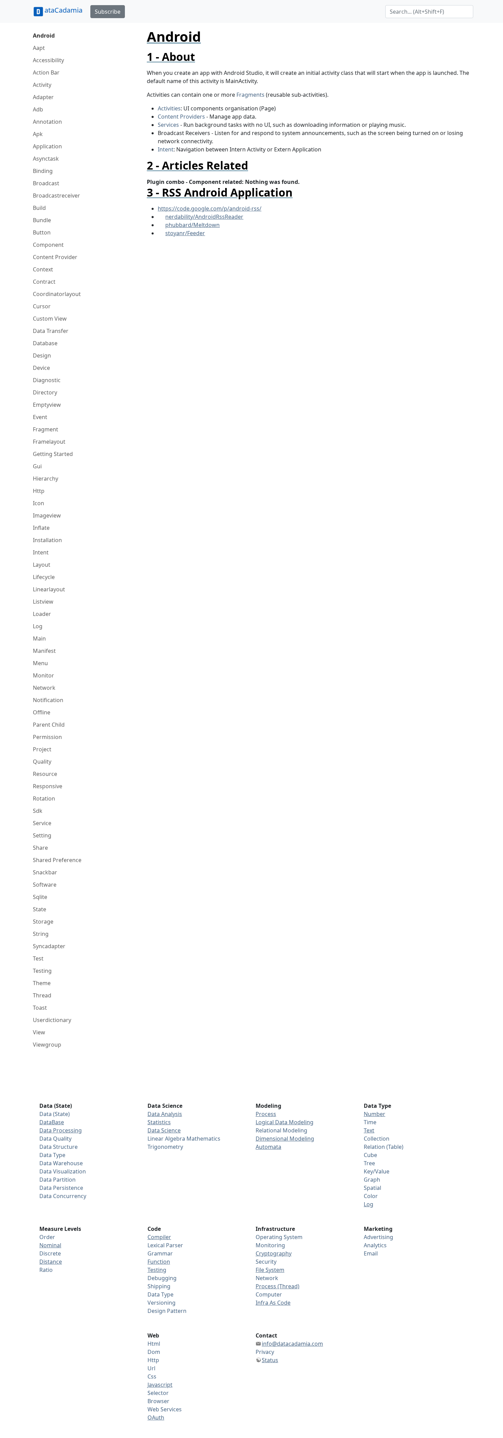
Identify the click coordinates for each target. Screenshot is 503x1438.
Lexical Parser (165, 1245)
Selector (158, 1393)
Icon (38, 503)
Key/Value (376, 1171)
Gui (37, 466)
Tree (369, 1163)
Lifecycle (44, 577)
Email (371, 1253)
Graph (372, 1179)
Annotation (47, 121)
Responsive (47, 786)
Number (374, 1114)
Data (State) (54, 1114)
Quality (42, 761)
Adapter (43, 97)
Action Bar (46, 72)
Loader (42, 614)
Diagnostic (47, 380)
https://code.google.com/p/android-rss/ (209, 208)
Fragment (45, 429)
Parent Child (49, 724)
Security (266, 1261)
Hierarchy (45, 478)
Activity (42, 85)
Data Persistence (61, 1188)
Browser (158, 1401)
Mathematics (203, 1138)
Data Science (164, 1130)
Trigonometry (165, 1147)
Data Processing (60, 1130)
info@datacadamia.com (292, 1343)
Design (42, 355)
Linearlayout (49, 589)
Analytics (375, 1245)
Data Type (52, 1155)
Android (44, 35)
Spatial (372, 1188)
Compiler (159, 1237)
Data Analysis (164, 1114)
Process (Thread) (277, 1286)
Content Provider (55, 257)
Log (37, 626)
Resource (45, 774)
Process (266, 1114)
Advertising (378, 1237)
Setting (42, 835)
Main (39, 638)
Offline (41, 712)
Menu (40, 663)
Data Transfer (50, 331)
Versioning (161, 1302)
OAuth (155, 1417)
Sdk (37, 811)
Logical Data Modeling (284, 1122)
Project (42, 749)
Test (38, 958)
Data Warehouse (61, 1163)
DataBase (51, 1122)
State (39, 909)
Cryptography (274, 1253)
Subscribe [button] (107, 11)
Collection (376, 1138)
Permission (47, 737)
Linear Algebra (166, 1138)
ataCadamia (63, 10)
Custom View (50, 318)
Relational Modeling (281, 1130)
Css (151, 1376)
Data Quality (55, 1138)
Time (370, 1122)
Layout (41, 564)
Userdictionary (52, 1020)
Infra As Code (273, 1302)
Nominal (50, 1245)
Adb (38, 109)
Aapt (39, 48)
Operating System (279, 1237)
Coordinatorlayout (57, 294)
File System (270, 1270)
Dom (153, 1352)
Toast (40, 1007)
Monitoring (270, 1245)
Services (168, 125)
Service (42, 823)
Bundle (42, 220)
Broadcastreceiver (56, 195)
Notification (48, 700)
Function (158, 1261)
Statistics (159, 1122)
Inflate (41, 528)
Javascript (159, 1384)
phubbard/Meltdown (192, 225)
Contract (44, 281)
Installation (47, 540)
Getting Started (53, 454)
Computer (269, 1294)
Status (270, 1360)
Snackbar (45, 872)
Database (45, 343)
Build (39, 208)
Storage (43, 921)
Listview (43, 601)
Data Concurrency (62, 1196)
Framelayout (49, 441)
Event (40, 417)
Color (371, 1196)
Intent (41, 552)
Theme (42, 983)
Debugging (162, 1278)
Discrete (50, 1253)
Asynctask (46, 158)
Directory (45, 392)
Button (42, 232)
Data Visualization (62, 1171)
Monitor (43, 675)
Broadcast (46, 183)
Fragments (250, 94)
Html (153, 1343)
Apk (38, 134)
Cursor (42, 306)
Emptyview (47, 404)
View (39, 1032)
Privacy (265, 1352)
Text (369, 1130)
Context (43, 269)
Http (38, 491)
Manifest (44, 651)
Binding (43, 171)
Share (40, 847)
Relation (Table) (383, 1147)
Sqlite (40, 897)
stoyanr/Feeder (185, 233)
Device (41, 368)
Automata (268, 1147)
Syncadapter (49, 946)
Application (47, 146)
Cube (370, 1155)
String (41, 934)
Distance (50, 1261)
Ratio (46, 1270)
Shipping (158, 1286)
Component (48, 244)
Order (47, 1237)
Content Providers (181, 116)
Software (44, 884)
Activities (169, 108)
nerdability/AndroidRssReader (204, 216)
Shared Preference (57, 860)
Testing (42, 971)
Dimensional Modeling (285, 1138)
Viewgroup (47, 1044)
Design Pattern (166, 1311)
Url (151, 1368)
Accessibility (48, 60)
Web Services (164, 1409)
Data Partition (57, 1179)
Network (44, 687)
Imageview (47, 515)
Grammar (160, 1253)
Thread (42, 995)
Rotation (44, 798)
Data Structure (58, 1147)
